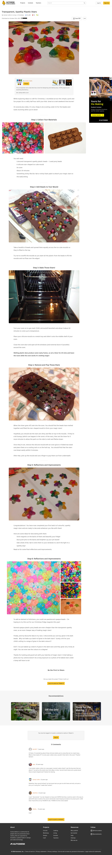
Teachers (38, 3)
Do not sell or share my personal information (71, 851)
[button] (84, 18)
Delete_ (35, 809)
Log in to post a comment (56, 819)
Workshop (46, 833)
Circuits (45, 830)
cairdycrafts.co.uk (23, 93)
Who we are (74, 840)
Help (72, 835)
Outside (55, 835)
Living (14, 15)
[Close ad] (110, 78)
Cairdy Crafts (7, 15)
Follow (26, 84)
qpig (34, 764)
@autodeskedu (97, 834)
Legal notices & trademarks (93, 851)
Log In (99, 3)
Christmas (21, 15)
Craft (44, 838)
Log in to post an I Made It (56, 683)
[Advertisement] (100, 100)
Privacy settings (52, 851)
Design (45, 835)
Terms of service (30, 851)
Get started (74, 833)
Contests (30, 3)
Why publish (74, 830)
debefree (35, 793)
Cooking (55, 830)
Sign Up (106, 3)
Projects (22, 3)
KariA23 (35, 749)
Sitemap (73, 838)
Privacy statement (41, 851)
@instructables (97, 830)
